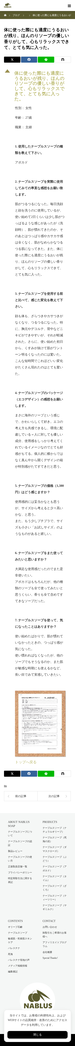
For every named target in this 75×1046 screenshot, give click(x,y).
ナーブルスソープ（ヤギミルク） (55, 907)
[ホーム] (5, 12)
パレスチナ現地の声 (19, 960)
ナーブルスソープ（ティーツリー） (55, 897)
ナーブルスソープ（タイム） (55, 878)
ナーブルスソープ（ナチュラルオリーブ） (55, 830)
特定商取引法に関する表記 (20, 880)
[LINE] (46, 60)
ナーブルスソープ (17, 932)
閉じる (37, 1034)
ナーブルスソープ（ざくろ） (55, 888)
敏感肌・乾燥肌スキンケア (20, 940)
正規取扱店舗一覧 (17, 866)
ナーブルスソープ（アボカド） (55, 868)
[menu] (69, 5)
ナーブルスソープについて (20, 833)
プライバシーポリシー (20, 872)
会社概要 (47, 952)
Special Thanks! (50, 958)
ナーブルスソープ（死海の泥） (55, 839)
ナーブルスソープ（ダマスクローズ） (55, 849)
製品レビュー (15, 851)
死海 (10, 954)
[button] (37, 85)
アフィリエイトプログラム (55, 944)
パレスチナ (14, 948)
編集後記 (13, 971)
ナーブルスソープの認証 (20, 843)
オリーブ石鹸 (15, 927)
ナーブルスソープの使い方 (20, 859)
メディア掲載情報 (17, 965)
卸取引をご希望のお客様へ (55, 934)
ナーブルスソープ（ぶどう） (55, 859)
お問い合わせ (50, 927)
